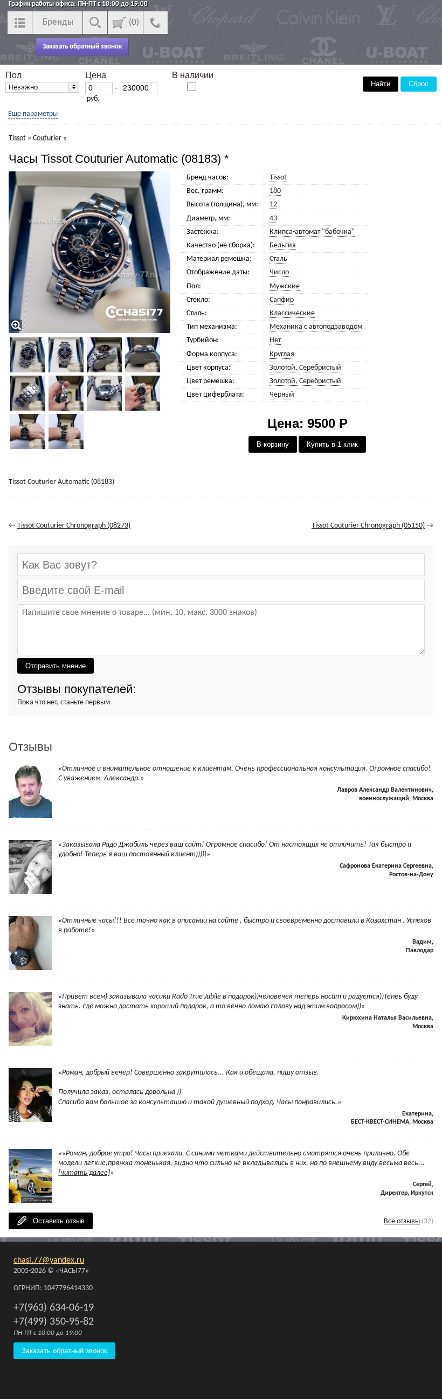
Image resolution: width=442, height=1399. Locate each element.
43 (273, 218)
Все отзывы (402, 1221)
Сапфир (282, 300)
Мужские (285, 286)
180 (275, 191)
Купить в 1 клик (332, 444)
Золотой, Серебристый (305, 368)
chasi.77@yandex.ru (48, 1260)
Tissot (278, 178)
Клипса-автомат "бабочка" (312, 232)
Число (279, 272)
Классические (292, 313)
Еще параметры (33, 114)
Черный (282, 395)
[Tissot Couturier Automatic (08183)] (91, 252)
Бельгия (283, 245)
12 (273, 204)
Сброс (419, 84)
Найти (380, 84)
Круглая (282, 354)
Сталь (278, 259)
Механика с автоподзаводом (316, 327)
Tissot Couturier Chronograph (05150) (368, 526)
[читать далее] (84, 1173)
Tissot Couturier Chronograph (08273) (73, 526)
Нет (275, 340)
